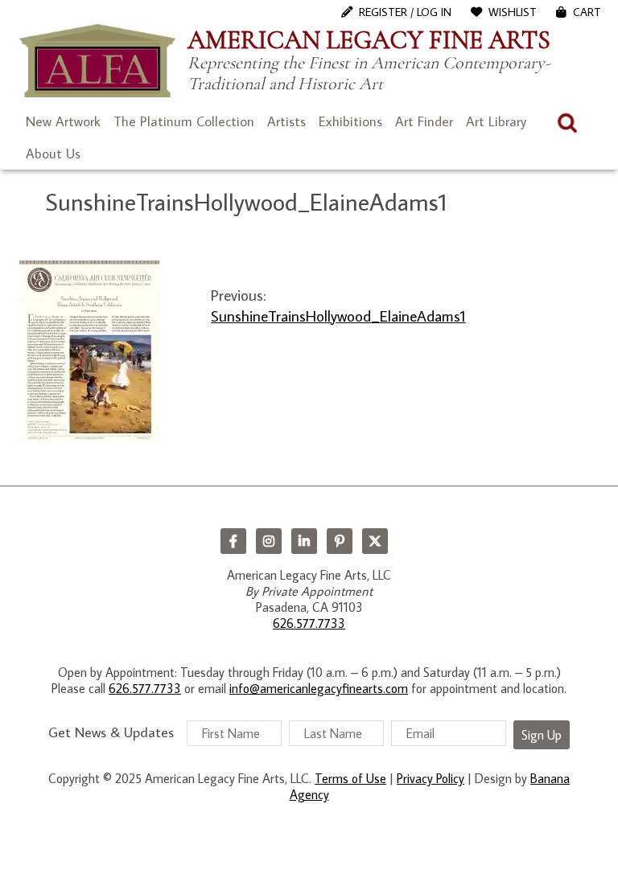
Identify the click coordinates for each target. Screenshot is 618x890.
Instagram (269, 541)
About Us (53, 153)
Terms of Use (350, 778)
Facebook (233, 541)
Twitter (375, 541)
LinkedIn (304, 541)
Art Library (496, 121)
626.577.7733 (309, 623)
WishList (512, 12)
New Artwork (63, 121)
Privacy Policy (430, 778)
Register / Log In (405, 12)
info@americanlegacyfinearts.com (318, 688)
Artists (286, 121)
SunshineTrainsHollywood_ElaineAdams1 (338, 316)
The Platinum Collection (183, 121)
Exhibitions (350, 121)
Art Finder (424, 121)
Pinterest (339, 541)
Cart (587, 12)
